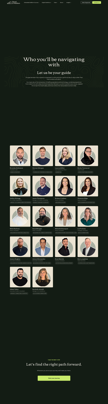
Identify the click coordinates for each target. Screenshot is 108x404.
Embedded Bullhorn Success (31, 2)
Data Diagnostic (86, 2)
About (61, 2)
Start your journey (54, 378)
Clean (55, 2)
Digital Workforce (46, 2)
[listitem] (20, 159)
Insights (68, 2)
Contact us (97, 2)
